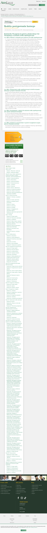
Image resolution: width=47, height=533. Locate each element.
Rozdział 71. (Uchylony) (11, 460)
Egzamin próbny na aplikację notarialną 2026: (10, 161)
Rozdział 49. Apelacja (11, 285)
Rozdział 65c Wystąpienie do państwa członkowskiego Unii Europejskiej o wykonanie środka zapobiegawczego (17, 16)
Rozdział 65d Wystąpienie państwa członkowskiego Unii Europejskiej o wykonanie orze (13, 386)
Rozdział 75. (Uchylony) (11, 472)
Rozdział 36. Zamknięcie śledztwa (13, 252)
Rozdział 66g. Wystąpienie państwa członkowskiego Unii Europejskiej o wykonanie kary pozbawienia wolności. (14, 422)
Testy (5, 9)
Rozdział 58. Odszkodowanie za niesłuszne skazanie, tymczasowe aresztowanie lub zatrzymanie (14, 314)
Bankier (35, 522)
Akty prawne (11, 14)
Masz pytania (22, 511)
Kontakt (20, 515)
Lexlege (12, 520)
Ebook (40, 9)
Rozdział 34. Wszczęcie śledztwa (13, 249)
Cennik (9, 9)
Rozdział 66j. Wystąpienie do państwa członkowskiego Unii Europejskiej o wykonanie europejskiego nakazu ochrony (14, 444)
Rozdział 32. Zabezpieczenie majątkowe (14, 244)
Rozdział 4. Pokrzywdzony (11, 179)
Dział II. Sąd (8, 169)
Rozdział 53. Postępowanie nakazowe (13, 295)
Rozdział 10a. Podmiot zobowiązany (13, 190)
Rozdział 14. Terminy (11, 204)
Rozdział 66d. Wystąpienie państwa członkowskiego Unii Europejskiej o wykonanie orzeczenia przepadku (13, 410)
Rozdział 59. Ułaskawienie (11, 317)
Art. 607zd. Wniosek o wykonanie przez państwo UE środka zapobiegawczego (23, 37)
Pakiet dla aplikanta (4, 485)
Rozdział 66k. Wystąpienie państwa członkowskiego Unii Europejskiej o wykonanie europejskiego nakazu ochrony (14, 448)
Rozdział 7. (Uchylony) (11, 184)
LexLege (12, 140)
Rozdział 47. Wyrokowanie (12, 281)
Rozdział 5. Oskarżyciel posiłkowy (13, 181)
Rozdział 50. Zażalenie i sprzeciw (13, 287)
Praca (35, 515)
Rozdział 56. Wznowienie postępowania (14, 305)
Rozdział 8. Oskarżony (11, 186)
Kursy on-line (16, 9)
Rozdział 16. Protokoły (11, 207)
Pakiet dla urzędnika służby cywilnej (6, 486)
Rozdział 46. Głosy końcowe (12, 279)
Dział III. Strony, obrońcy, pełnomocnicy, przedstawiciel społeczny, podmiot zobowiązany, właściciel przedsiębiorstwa (13, 175)
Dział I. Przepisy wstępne (10, 168)
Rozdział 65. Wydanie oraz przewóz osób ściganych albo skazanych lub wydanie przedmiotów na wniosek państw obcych (14, 367)
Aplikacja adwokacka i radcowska (37, 485)
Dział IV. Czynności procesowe (11, 195)
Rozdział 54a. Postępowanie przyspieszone (14, 298)
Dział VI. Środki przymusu (11, 234)
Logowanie (44, 1)
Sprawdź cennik (12, 133)
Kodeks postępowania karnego (19, 14)
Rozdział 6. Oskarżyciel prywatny (13, 183)
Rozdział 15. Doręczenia (11, 205)
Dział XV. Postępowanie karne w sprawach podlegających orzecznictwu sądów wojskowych (14, 463)
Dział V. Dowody (9, 214)
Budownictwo (12, 522)
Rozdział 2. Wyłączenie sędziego (13, 172)
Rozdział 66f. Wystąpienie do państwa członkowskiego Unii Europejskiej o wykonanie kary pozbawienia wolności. (14, 417)
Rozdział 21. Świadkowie (11, 219)
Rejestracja (38, 1)
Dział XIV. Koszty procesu (11, 453)
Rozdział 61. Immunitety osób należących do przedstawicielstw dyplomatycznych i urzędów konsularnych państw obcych (14, 325)
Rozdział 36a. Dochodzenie (12, 254)
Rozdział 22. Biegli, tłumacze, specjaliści (14, 221)
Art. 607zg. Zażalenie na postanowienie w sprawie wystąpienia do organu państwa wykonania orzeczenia (22, 123)
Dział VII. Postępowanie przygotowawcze (13, 246)
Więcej (3, 10)
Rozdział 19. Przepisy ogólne (12, 216)
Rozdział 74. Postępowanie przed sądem (14, 470)
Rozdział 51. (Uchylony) (11, 290)
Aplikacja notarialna (35, 488)
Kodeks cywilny (3, 488)
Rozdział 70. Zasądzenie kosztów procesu (14, 459)
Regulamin (27, 515)
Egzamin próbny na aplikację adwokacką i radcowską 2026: (12, 160)
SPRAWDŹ (35, 21)
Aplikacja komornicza (35, 486)
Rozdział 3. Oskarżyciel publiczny (13, 178)
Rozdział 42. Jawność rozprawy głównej (14, 270)
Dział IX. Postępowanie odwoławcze (12, 282)
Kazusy (30, 9)
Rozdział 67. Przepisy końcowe (12, 451)
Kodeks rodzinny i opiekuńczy (21, 488)
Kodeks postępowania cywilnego (6, 490)
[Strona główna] (2, 9)
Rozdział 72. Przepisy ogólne (12, 466)
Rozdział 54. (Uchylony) (11, 296)
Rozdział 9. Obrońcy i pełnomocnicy (13, 187)
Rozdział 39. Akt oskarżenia (12, 261)
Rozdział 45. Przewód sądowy (12, 278)
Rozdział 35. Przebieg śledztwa (12, 251)
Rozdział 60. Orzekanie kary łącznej (13, 318)
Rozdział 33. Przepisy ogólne (12, 248)
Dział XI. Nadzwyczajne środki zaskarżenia (14, 299)
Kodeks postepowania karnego (5, 493)
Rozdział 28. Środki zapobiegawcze (13, 237)
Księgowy (33, 493)
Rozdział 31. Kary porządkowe (12, 243)
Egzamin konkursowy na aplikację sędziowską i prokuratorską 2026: (11, 151)
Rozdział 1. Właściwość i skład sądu (13, 170)
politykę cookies (28, 527)
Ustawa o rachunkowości (4, 491)
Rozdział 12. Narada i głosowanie (13, 199)
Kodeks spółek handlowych (21, 490)
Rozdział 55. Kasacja (10, 301)
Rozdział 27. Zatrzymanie (11, 235)
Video (35, 9)
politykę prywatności (34, 527)
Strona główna (6, 14)
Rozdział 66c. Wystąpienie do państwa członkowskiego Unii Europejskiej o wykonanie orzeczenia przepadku (14, 406)
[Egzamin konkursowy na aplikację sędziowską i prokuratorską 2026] (14, 146)
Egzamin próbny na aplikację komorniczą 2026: (10, 162)
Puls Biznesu (35, 520)
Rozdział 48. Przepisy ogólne (12, 284)
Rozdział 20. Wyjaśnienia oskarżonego (14, 217)
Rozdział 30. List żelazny (11, 241)
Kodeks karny (19, 485)
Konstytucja (18, 493)
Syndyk (33, 491)
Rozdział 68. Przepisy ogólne (12, 454)
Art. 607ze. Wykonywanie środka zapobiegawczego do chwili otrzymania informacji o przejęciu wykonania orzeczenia (22, 90)
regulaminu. (20, 527)
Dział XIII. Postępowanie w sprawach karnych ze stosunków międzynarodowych (12, 15)
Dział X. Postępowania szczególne (12, 289)
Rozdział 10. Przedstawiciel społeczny (14, 189)
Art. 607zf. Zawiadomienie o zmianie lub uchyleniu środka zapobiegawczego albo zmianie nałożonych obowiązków (22, 111)
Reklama (12, 515)
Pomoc (4, 515)
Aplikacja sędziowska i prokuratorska (37, 490)
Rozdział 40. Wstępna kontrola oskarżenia (14, 266)
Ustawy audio (24, 9)
